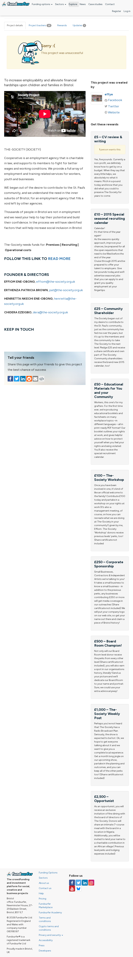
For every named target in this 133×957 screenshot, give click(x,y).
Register (116, 11)
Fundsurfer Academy (50, 912)
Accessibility (46, 940)
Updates (79, 25)
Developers (45, 950)
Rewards (62, 25)
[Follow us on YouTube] (72, 888)
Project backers (39, 25)
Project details (15, 25)
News (83, 4)
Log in (127, 11)
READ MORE (59, 258)
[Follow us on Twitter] (78, 883)
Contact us (45, 888)
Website (114, 112)
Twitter (113, 106)
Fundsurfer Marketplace (45, 905)
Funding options (41, 4)
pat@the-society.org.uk (66, 290)
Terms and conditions (45, 919)
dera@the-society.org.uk (50, 312)
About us (44, 883)
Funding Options (48, 872)
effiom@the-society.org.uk (55, 282)
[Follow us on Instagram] (91, 883)
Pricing (42, 898)
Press (42, 945)
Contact (110, 4)
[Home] (15, 4)
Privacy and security (50, 935)
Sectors (59, 4)
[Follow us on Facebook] (72, 883)
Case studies (95, 4)
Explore (73, 4)
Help (41, 893)
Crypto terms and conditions (49, 928)
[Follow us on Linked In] (85, 883)
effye (109, 94)
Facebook (115, 100)
